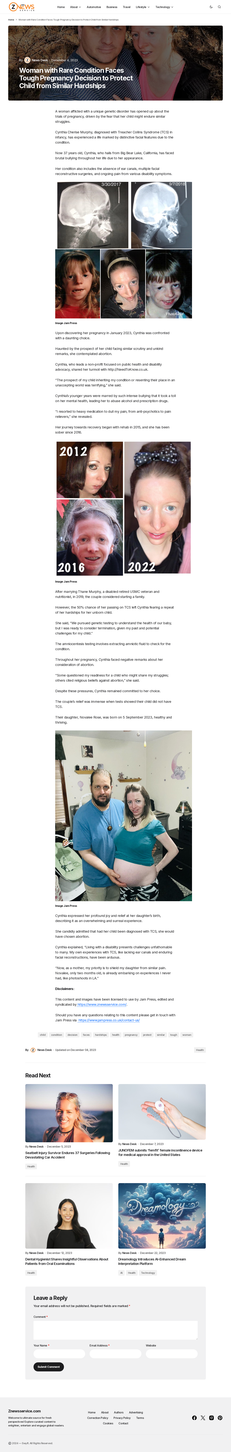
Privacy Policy (122, 1418)
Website (151, 1345)
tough (173, 1034)
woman (186, 1034)
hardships (101, 1034)
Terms (140, 1418)
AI (121, 1272)
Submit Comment (49, 1367)
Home (11, 19)
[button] (211, 6)
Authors (118, 1412)
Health (200, 1050)
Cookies (108, 1423)
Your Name (41, 1345)
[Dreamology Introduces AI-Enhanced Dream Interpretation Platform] (162, 1216)
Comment (41, 1316)
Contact (123, 1423)
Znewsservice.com (24, 1411)
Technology (148, 1272)
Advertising (136, 1412)
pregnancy (131, 1034)
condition (56, 1034)
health (115, 1034)
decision (72, 1034)
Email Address (99, 1345)
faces (86, 1034)
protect (147, 1034)
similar (161, 1034)
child (43, 1034)
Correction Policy (97, 1418)
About (105, 1412)
